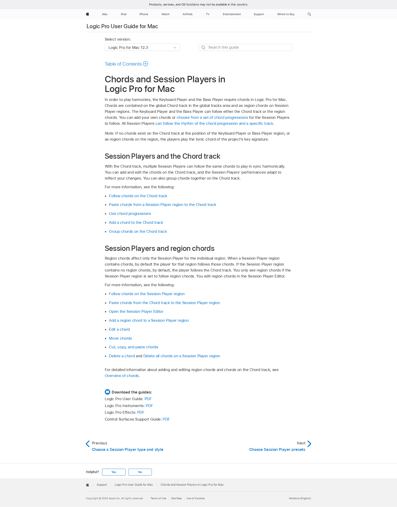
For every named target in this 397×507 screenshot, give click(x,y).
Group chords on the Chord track (138, 231)
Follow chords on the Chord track (138, 196)
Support (102, 484)
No (140, 472)
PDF (148, 398)
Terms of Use (158, 498)
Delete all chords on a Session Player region (181, 356)
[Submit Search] (203, 47)
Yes (113, 472)
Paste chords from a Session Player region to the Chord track (162, 204)
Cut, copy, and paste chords (133, 347)
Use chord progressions (130, 213)
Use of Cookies (196, 498)
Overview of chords (122, 375)
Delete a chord (122, 356)
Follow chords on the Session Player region (146, 293)
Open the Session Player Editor (136, 311)
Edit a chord (119, 329)
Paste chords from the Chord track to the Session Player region (164, 302)
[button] (309, 14)
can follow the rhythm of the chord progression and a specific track (214, 123)
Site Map (176, 498)
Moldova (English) (300, 498)
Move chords (120, 338)
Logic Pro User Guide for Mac (122, 26)
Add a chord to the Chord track (136, 222)
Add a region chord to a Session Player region (149, 320)
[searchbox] (245, 47)
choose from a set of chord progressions (212, 117)
